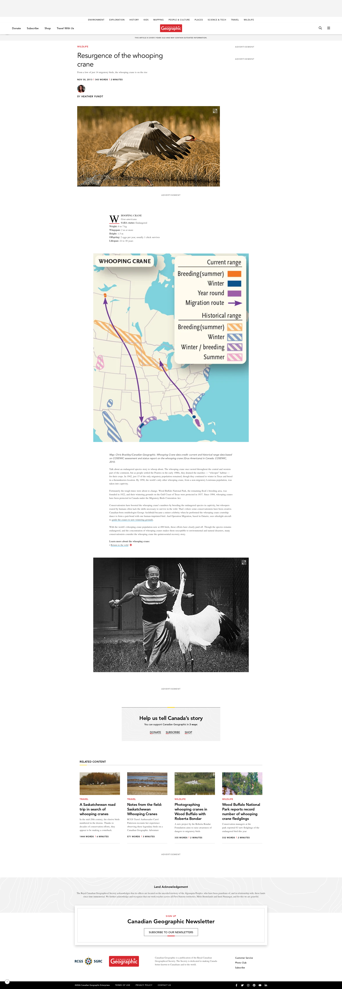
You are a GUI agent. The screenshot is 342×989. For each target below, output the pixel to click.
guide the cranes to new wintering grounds (132, 519)
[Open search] (320, 28)
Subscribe (33, 28)
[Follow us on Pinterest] (254, 985)
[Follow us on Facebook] (236, 985)
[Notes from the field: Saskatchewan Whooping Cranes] (147, 807)
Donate (16, 28)
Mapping (158, 19)
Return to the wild (119, 544)
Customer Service (244, 957)
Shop (48, 28)
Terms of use (122, 985)
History (134, 19)
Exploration (117, 19)
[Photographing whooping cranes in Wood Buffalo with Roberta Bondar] (195, 807)
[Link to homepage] (171, 28)
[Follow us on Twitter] (242, 985)
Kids (146, 19)
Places (199, 19)
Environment (96, 19)
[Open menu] (328, 28)
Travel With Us (65, 28)
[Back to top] (7, 981)
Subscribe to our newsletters (171, 932)
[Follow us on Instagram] (248, 985)
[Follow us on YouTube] (260, 985)
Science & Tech (217, 19)
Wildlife (249, 19)
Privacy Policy (144, 985)
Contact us (164, 985)
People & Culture (179, 19)
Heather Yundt (92, 96)
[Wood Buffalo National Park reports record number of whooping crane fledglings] (242, 807)
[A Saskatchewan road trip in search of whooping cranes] (100, 807)
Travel (235, 19)
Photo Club (240, 962)
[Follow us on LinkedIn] (266, 985)
